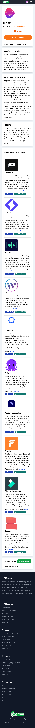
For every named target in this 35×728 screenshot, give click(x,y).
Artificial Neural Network (9, 634)
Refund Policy (6, 694)
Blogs (3, 697)
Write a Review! (19, 26)
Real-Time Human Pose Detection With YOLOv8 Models (17, 593)
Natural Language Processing (11, 663)
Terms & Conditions (8, 689)
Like (18, 31)
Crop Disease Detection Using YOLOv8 (14, 587)
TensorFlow (5, 668)
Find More (4, 596)
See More (26, 191)
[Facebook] (10, 719)
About (6, 44)
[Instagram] (25, 719)
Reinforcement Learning (9, 642)
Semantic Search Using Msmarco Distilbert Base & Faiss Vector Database (16, 590)
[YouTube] (21, 719)
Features (12, 44)
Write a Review (24, 561)
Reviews (24, 44)
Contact (4, 700)
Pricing (18, 44)
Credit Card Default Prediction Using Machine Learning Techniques (16, 582)
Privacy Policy (6, 692)
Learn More (5, 622)
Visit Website (19, 37)
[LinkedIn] (17, 719)
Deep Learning (6, 608)
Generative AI (6, 671)
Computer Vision (7, 613)
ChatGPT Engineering (8, 611)
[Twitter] (14, 719)
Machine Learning (7, 619)
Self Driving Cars (7, 616)
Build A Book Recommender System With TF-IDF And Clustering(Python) (16, 585)
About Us (4, 686)
